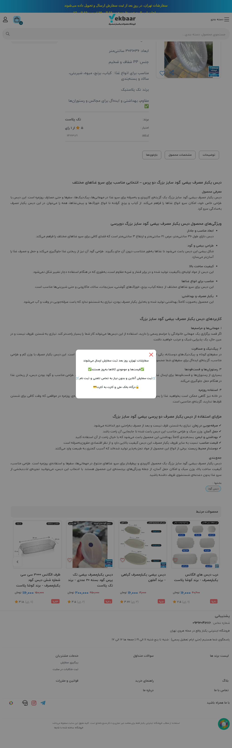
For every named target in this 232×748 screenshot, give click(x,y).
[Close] (151, 355)
